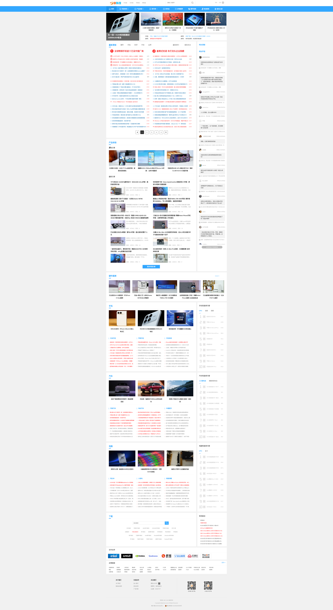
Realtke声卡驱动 (168, 539)
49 (182, 211)
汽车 (142, 45)
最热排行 (176, 45)
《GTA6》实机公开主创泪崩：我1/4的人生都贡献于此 (169, 74)
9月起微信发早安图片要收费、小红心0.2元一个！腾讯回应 (170, 123)
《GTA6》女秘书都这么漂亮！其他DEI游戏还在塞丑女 (127, 68)
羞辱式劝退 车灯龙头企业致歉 (170, 51)
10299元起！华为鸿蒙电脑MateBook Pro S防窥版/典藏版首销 (124, 482)
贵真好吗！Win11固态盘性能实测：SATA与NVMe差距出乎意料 (130, 65)
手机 (129, 45)
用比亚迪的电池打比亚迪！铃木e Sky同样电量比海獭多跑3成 (128, 109)
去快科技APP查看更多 (212, 247)
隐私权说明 (119, 586)
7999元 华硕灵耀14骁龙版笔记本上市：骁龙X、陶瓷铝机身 (123, 498)
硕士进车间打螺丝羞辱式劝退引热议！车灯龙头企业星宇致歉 (122, 36)
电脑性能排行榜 (204, 446)
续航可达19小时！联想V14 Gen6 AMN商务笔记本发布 (122, 493)
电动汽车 (141, 408)
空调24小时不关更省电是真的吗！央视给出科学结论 (150, 506)
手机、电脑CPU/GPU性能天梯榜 (159, 36)
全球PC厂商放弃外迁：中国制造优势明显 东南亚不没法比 (123, 504)
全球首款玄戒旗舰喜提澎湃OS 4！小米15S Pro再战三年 (179, 345)
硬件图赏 (112, 276)
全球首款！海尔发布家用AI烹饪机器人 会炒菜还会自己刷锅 (151, 485)
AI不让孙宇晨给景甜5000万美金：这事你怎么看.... (168, 62)
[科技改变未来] (114, 2)
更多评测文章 (151, 266)
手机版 (125, 2)
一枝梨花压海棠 (206, 136)
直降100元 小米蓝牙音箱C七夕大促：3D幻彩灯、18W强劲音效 (152, 493)
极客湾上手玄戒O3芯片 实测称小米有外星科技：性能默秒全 (129, 59)
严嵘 (203, 121)
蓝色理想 (180, 567)
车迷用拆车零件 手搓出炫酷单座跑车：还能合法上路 (178, 417)
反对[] (223, 57)
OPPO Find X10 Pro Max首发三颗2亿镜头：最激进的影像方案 (171, 65)
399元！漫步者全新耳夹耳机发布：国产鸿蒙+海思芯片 (178, 498)
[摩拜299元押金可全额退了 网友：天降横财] (173, 19)
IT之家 (164, 567)
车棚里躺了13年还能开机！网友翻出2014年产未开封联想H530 (129, 126)
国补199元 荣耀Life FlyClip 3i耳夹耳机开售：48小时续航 (179, 482)
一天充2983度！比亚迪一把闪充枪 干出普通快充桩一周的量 (152, 420)
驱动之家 (220, 9)
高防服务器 (173, 569)
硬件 (122, 45)
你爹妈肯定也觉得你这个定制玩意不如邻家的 (212, 63)
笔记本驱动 (167, 532)
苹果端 (138, 2)
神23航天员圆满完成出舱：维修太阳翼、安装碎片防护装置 (128, 112)
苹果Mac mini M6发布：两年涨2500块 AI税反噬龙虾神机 (123, 496)
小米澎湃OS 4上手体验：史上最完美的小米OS (176, 358)
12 (182, 228)
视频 (212, 310)
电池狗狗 (206, 9)
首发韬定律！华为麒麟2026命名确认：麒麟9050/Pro (127, 62)
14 (139, 245)
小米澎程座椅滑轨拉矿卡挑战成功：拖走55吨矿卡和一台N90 (152, 417)
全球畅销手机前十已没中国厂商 (129, 51)
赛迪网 (133, 567)
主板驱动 (127, 532)
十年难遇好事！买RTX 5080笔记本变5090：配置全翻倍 (123, 490)
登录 (216, 2)
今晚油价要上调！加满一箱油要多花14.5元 (123, 84)
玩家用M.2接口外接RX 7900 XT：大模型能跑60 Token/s (123, 506)
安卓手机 (113, 338)
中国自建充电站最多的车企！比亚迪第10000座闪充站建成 (151, 423)
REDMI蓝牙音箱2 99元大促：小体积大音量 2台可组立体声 (151, 496)
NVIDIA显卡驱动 (156, 528)
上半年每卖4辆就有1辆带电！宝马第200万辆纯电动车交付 (151, 431)
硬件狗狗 (193, 9)
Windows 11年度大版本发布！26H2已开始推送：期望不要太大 (171, 120)
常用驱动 (202, 520)
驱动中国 (134, 569)
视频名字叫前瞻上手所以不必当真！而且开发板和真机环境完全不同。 (212, 98)
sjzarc (204, 211)
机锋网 (210, 569)
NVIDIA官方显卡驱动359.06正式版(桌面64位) (210, 541)
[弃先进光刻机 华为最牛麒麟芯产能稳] (194, 19)
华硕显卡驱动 (166, 528)
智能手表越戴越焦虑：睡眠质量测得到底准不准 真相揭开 (179, 493)
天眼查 (125, 572)
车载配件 (169, 408)
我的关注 (188, 45)
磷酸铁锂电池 (213, 381)
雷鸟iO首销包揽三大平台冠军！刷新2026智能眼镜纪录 (178, 485)
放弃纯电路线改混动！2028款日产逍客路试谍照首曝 (122, 420)
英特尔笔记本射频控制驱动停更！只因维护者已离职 (126, 123)
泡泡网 (118, 567)
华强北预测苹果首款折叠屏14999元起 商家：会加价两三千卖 (152, 353)
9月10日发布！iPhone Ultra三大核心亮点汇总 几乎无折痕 (151, 358)
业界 (149, 45)
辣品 (110, 569)
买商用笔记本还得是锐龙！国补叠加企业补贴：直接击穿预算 (124, 501)
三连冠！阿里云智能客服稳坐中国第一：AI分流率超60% (127, 93)
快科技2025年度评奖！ (156, 38)
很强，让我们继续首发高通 (208, 141)
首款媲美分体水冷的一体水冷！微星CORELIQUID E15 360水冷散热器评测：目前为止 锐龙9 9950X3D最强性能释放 (129, 218)
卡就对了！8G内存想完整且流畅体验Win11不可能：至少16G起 (180, 355)
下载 (111, 516)
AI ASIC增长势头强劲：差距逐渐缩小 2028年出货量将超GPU (170, 84)
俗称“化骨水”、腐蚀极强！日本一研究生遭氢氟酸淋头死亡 (127, 74)
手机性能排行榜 (204, 306)
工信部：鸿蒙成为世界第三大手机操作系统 (176, 347)
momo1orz (205, 107)
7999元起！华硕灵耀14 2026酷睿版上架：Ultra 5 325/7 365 (124, 488)
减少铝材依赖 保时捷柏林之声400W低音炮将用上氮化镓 (179, 423)
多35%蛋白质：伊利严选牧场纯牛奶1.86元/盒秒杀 (125, 77)
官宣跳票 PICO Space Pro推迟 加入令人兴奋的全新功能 (179, 504)
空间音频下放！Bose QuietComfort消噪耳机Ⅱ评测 (177, 501)
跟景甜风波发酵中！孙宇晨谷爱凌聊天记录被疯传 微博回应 (170, 101)
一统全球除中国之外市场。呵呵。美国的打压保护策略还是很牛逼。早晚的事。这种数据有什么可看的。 (212, 234)
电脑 (111, 446)
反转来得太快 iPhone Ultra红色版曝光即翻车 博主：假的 (151, 355)
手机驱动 (175, 532)
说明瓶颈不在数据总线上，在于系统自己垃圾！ (212, 186)
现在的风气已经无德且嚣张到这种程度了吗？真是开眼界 (212, 217)
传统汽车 (113, 408)
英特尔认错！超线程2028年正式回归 (122, 469)
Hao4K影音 (196, 569)
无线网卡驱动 (151, 532)
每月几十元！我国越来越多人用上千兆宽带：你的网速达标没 (170, 109)
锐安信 (133, 572)
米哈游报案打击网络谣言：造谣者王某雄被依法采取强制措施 (128, 118)
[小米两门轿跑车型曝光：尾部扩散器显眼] (151, 19)
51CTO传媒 (188, 567)
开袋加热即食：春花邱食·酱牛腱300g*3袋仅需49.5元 (126, 115)
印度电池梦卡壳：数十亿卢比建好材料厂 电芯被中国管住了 (151, 425)
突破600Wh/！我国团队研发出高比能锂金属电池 (177, 412)
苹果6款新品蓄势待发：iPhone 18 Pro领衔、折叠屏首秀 (151, 342)
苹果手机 (141, 338)
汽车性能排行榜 (204, 376)
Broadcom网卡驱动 (169, 535)
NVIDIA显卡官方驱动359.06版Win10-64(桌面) (211, 543)
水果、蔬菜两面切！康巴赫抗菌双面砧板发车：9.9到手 (169, 77)
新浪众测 (203, 567)
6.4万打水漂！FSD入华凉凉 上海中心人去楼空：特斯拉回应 (129, 56)
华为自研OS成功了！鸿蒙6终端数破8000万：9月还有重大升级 (180, 353)
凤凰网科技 (111, 567)
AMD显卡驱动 (146, 528)
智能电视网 (126, 569)
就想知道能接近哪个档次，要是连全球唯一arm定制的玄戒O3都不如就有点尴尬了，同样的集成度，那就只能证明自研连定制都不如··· (212, 80)
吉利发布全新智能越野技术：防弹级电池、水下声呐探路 (151, 415)
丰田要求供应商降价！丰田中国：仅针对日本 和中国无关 (127, 81)
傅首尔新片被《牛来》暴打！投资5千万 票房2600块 (213, 131)
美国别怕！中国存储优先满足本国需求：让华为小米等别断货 (170, 56)
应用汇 (156, 567)
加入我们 (136, 583)
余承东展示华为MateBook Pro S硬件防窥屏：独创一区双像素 (124, 485)
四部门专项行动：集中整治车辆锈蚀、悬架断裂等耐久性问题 (124, 428)
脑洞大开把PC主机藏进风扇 (180, 469)
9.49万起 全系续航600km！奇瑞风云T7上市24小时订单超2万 (152, 434)
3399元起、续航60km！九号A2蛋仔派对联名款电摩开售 (127, 106)
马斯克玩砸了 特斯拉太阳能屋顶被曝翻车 (175, 431)
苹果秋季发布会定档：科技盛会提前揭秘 (147, 345)
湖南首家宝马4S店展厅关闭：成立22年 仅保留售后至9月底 (123, 425)
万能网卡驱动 (139, 535)
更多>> (223, 562)
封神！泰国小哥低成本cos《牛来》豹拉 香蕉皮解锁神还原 (170, 99)
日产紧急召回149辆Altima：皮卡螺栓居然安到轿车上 (178, 425)
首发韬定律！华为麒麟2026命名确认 (180, 329)
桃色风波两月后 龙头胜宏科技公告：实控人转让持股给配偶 (170, 126)
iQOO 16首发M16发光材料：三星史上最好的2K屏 (121, 358)
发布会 (167, 9)
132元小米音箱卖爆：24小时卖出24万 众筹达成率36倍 (150, 488)
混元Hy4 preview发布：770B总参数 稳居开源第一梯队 (127, 99)
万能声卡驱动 (140, 539)
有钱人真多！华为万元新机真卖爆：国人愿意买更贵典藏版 (170, 87)
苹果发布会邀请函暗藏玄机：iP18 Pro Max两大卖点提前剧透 (152, 366)
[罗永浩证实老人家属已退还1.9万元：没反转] (216, 19)
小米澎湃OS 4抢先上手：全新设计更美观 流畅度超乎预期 (179, 366)
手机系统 (169, 338)
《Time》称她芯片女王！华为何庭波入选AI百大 (125, 101)
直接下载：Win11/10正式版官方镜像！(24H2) (198, 36)
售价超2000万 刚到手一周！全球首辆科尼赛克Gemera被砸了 (128, 71)
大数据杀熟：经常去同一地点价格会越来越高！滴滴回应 (127, 90)
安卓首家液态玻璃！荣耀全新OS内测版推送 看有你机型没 (179, 361)
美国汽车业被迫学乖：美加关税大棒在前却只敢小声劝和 (123, 434)
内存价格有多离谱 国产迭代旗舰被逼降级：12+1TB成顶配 (170, 112)
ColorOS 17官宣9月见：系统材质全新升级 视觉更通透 (178, 350)
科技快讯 (124, 9)
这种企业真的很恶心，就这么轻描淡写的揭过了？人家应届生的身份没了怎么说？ (212, 202)
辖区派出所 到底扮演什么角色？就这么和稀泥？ (212, 171)
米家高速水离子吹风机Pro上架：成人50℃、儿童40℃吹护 (151, 501)
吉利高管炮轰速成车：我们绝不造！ (122, 120)
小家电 (140, 478)
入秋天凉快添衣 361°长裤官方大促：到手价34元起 (168, 59)
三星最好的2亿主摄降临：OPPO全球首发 (165, 81)
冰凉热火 (204, 244)
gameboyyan (205, 196)
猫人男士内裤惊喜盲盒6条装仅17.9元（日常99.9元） (168, 96)
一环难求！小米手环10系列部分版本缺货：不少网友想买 (179, 506)
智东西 (149, 569)
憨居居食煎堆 (206, 57)
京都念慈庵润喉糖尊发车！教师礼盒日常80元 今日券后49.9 (170, 115)
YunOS (164, 569)
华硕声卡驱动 (149, 539)
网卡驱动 (143, 532)
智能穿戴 (169, 478)
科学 (136, 45)
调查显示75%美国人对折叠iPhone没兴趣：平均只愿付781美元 (152, 363)
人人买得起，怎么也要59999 (208, 112)
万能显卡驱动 (137, 528)
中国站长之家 (197, 567)
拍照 (206, 310)
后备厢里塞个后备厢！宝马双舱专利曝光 (175, 434)
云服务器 (111, 572)
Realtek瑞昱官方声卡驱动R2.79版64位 (209, 525)
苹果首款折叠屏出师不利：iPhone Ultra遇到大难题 (149, 361)
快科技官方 (159, 586)
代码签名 (149, 572)
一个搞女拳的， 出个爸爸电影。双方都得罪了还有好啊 (212, 127)
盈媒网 (141, 572)
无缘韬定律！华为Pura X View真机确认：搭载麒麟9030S (123, 361)
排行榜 (154, 9)
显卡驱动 (129, 528)
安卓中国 (157, 569)
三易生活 (119, 572)
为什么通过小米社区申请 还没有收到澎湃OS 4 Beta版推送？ (180, 363)
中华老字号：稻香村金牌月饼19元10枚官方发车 (125, 96)
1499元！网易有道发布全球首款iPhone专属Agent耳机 (178, 488)
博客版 (144, 2)
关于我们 (118, 583)
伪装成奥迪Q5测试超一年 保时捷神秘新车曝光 (120, 423)
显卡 (206, 451)
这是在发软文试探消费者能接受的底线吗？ (211, 156)
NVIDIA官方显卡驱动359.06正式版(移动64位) (210, 538)
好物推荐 (180, 9)
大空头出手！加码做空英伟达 (162, 68)
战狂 (203, 72)
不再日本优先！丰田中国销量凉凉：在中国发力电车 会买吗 (170, 71)
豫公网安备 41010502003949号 (174, 605)
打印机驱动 (159, 532)
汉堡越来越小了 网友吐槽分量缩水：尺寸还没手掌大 (126, 87)
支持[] (219, 57)
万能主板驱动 (135, 532)
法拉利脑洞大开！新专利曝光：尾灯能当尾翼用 (177, 415)
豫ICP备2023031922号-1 (157, 605)
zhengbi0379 (205, 92)
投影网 (179, 569)
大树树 (204, 150)
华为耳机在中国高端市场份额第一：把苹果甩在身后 (178, 490)
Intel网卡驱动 (148, 535)
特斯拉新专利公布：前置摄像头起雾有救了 (176, 428)
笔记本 (112, 478)
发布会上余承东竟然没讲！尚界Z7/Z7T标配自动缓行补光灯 (151, 436)
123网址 (149, 567)
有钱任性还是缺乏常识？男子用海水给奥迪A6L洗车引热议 (123, 436)
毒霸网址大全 (174, 567)
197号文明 (205, 227)
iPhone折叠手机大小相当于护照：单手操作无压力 (149, 347)
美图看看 (119, 569)
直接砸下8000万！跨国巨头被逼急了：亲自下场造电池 (178, 436)
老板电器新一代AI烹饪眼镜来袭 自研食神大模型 (177, 496)
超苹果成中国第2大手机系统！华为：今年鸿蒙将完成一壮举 (124, 366)
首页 (112, 9)
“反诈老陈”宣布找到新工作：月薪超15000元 (166, 90)
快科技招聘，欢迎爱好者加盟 (193, 38)
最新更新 (112, 45)
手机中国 (211, 567)
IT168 (187, 569)
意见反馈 (136, 586)
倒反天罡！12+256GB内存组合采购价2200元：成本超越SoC (124, 363)
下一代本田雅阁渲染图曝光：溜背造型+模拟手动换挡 (122, 431)
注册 (220, 2)
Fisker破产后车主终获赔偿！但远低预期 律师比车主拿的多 (151, 428)
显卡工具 (174, 528)
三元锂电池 (202, 381)
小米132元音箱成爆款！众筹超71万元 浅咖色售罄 (149, 482)
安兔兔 (141, 569)
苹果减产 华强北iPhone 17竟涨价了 (146, 350)
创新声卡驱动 (158, 539)
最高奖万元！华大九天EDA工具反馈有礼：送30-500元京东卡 (170, 118)
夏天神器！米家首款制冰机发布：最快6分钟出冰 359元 (150, 504)
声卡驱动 (132, 539)
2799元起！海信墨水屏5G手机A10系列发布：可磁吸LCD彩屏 (171, 106)
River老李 (205, 180)
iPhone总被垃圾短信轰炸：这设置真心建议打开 (177, 342)
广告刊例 (136, 589)
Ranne (204, 165)
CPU (200, 310)
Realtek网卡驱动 (158, 535)
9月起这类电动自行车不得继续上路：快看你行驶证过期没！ (170, 93)
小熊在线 (126, 567)
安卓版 (131, 2)
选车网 (203, 569)
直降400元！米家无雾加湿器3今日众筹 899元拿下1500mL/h (152, 490)
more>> (217, 276)
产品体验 (139, 9)
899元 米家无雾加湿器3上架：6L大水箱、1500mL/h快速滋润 (152, 498)
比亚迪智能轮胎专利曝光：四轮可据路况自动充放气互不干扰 (180, 420)
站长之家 (142, 567)
